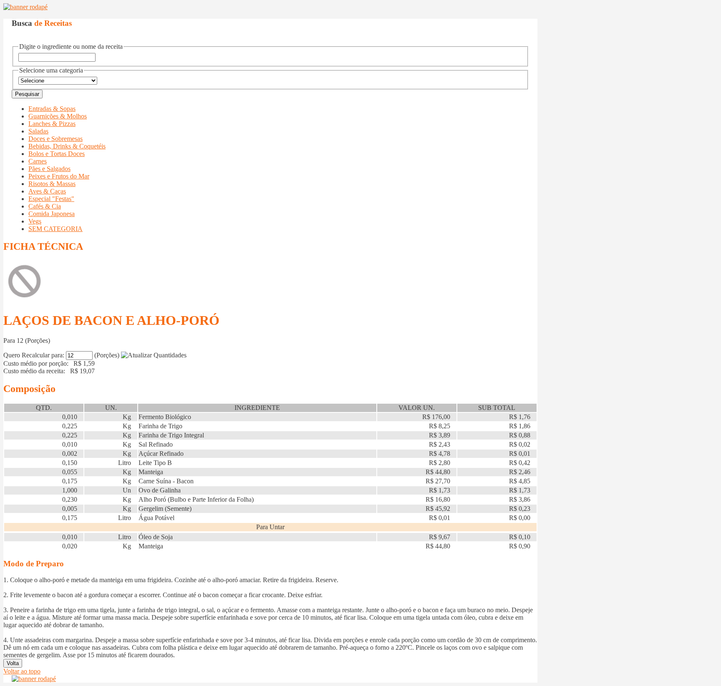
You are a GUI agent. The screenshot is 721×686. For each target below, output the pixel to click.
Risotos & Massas (52, 183)
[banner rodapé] (25, 6)
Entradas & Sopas (52, 108)
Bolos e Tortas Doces (56, 153)
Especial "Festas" (51, 198)
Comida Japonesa (51, 213)
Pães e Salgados (49, 168)
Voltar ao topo (21, 671)
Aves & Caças (47, 191)
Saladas (38, 131)
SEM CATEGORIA (55, 228)
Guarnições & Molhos (57, 116)
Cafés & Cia (44, 206)
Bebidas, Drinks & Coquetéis (67, 146)
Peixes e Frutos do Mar (58, 176)
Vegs (34, 221)
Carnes (37, 161)
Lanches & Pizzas (52, 123)
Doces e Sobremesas (55, 138)
